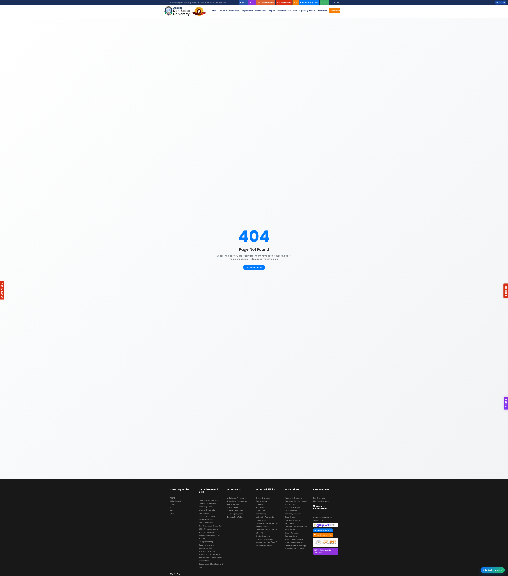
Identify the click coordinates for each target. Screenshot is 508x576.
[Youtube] (338, 2)
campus (271, 10)
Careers (259, 504)
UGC (172, 514)
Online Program (494, 570)
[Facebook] (330, 2)
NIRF (172, 510)
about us (222, 10)
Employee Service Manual (296, 501)
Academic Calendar (293, 498)
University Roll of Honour (266, 529)
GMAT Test (261, 510)
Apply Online (232, 507)
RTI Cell (202, 538)
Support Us (318, 520)
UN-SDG (259, 533)
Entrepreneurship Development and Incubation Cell (206, 545)
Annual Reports (262, 526)
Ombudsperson (205, 507)
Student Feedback (264, 545)
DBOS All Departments (208, 529)
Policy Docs (261, 520)
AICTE (172, 498)
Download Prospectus (237, 501)
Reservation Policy (235, 517)
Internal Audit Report (294, 539)
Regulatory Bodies (306, 10)
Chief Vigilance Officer (209, 500)
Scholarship (261, 514)
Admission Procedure (236, 498)
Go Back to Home (254, 267)
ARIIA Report (175, 501)
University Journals (293, 514)
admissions (260, 10)
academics (234, 10)
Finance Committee (207, 503)
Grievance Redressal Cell (210, 535)
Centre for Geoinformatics (267, 523)
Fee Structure (233, 504)
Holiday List (290, 504)
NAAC (172, 507)
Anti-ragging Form (235, 514)
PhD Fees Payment (321, 501)
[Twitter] (334, 2)
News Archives (291, 510)
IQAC (172, 504)
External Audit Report (294, 542)
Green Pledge (290, 517)
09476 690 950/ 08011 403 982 (213, 2)
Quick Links (321, 10)
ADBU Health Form (235, 510)
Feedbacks (261, 507)
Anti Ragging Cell (206, 532)
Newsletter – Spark (293, 507)
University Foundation (265, 517)
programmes (246, 10)
